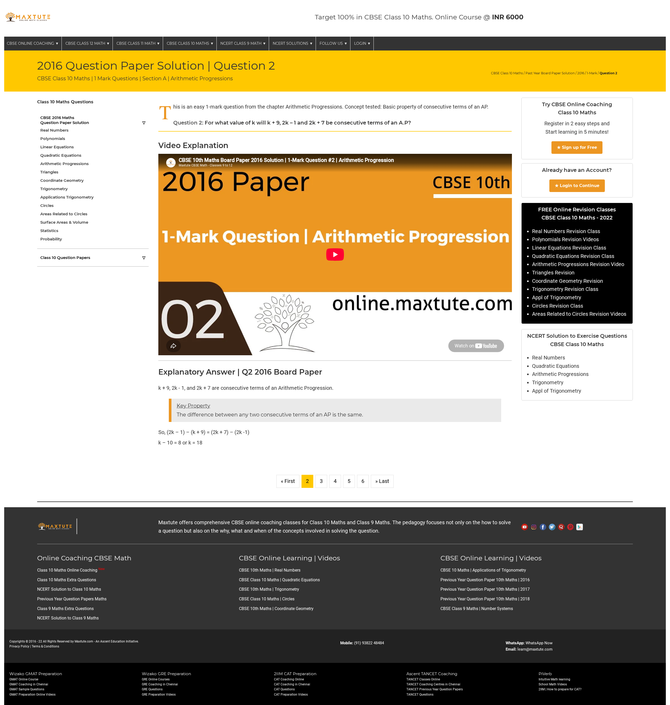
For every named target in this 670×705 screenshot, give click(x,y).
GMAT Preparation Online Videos (32, 694)
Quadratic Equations (60, 155)
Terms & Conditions (45, 646)
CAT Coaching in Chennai (292, 684)
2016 (580, 73)
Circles (47, 205)
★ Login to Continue (577, 185)
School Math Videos (553, 684)
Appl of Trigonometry (556, 298)
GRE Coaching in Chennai (160, 684)
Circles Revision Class (557, 306)
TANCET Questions (419, 694)
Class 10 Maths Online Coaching (71, 570)
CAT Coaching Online (289, 679)
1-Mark (592, 73)
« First (288, 481)
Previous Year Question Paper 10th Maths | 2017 (485, 589)
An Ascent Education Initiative (117, 641)
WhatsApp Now (539, 643)
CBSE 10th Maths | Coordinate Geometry (276, 608)
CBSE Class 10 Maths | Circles (266, 598)
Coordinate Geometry (62, 180)
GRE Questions (152, 689)
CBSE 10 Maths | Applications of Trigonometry (483, 570)
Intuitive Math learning (554, 679)
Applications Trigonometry (67, 197)
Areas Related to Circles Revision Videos (579, 314)
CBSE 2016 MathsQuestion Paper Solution (93, 120)
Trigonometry (54, 188)
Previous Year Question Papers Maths (72, 598)
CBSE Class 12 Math (87, 43)
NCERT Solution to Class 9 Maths (68, 618)
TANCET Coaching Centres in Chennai (433, 684)
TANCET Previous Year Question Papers (434, 689)
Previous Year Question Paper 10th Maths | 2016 (485, 579)
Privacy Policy (19, 646)
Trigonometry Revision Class (565, 289)
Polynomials (52, 138)
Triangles (49, 172)
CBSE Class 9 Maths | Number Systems (476, 608)
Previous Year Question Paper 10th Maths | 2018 (485, 598)
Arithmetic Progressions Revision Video (578, 264)
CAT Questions (284, 689)
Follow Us (334, 43)
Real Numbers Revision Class (566, 231)
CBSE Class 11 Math (138, 43)
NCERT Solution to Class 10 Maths (69, 589)
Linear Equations (57, 146)
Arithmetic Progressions (64, 163)
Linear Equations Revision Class (569, 248)
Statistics (49, 230)
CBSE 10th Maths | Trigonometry (269, 589)
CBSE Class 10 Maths (190, 43)
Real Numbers (54, 130)
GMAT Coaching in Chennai (28, 684)
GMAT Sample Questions (26, 689)
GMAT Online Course (23, 679)
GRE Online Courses (156, 679)
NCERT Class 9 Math (243, 43)
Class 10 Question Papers (93, 257)
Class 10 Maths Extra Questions (66, 579)
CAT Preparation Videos (291, 694)
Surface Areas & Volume (64, 222)
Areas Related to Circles (63, 213)
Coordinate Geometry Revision (567, 281)
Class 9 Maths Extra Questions (65, 608)
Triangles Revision (553, 273)
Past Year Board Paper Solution (550, 73)
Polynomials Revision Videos (565, 239)
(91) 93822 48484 (369, 643)
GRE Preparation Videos (159, 694)
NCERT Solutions (293, 43)
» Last (382, 481)
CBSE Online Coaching (33, 43)
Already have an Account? (577, 170)
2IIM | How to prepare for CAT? (560, 689)
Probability (51, 238)
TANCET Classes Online (423, 679)
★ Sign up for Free (577, 147)
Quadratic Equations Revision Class (573, 256)
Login (362, 43)
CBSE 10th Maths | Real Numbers (269, 570)
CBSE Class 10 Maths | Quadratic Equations (279, 579)
